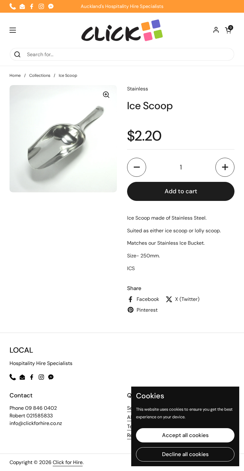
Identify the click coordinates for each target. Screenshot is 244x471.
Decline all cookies (185, 454)
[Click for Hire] (122, 30)
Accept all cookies (185, 435)
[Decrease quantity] (136, 167)
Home (15, 75)
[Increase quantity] (224, 167)
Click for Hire (68, 462)
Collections (39, 75)
